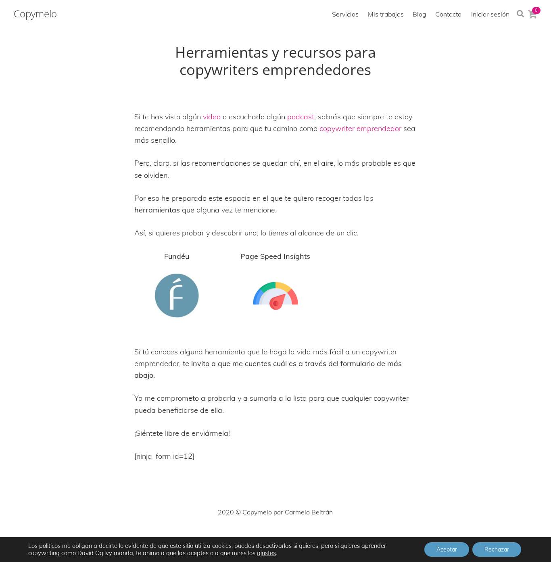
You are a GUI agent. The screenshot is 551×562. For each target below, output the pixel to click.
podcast (300, 116)
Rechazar (496, 549)
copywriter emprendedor (360, 128)
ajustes (266, 553)
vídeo (212, 116)
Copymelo (35, 13)
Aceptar (446, 549)
